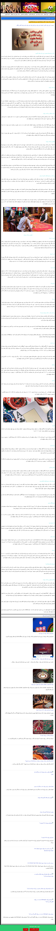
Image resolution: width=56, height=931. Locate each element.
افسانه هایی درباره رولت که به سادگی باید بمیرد (43, 786)
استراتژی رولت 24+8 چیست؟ (47, 837)
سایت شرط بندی (39, 14)
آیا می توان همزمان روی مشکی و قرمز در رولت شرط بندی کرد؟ (40, 888)
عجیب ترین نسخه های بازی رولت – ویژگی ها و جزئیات (42, 658)
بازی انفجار (46, 14)
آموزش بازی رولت (46, 615)
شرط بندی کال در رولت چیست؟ (46, 735)
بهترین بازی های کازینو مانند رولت (46, 811)
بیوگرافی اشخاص (24, 14)
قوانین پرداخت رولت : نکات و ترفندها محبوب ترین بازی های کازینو (42, 21)
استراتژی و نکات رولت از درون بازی (46, 633)
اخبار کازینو (7, 14)
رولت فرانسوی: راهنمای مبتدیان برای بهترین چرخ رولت (42, 684)
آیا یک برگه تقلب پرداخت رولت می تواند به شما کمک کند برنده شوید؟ (39, 760)
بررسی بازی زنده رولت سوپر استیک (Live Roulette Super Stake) (40, 863)
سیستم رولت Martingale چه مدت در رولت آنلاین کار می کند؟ (41, 914)
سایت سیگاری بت (34, 929)
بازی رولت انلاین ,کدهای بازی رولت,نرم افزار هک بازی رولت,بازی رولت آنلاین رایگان (34, 25)
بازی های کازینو (32, 14)
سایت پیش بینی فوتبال (15, 14)
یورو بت (25, 929)
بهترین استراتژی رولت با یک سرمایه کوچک (44, 709)
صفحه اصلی (51, 14)
